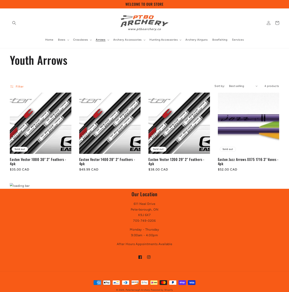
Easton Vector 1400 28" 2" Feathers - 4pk (107, 161)
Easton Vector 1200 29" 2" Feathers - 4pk (176, 161)
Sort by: (219, 86)
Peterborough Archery (138, 290)
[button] (14, 23)
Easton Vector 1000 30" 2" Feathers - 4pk (38, 161)
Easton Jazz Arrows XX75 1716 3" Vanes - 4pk (248, 161)
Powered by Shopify (162, 290)
